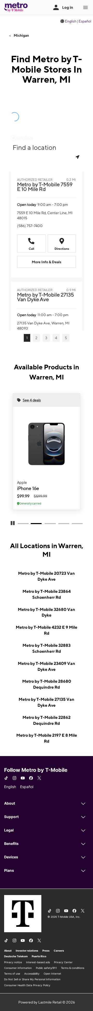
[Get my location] (78, 157)
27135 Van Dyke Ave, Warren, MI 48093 (43, 325)
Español (85, 21)
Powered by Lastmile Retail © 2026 (46, 1002)
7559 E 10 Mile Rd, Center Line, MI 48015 (45, 215)
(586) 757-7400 (30, 226)
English (70, 21)
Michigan (21, 35)
